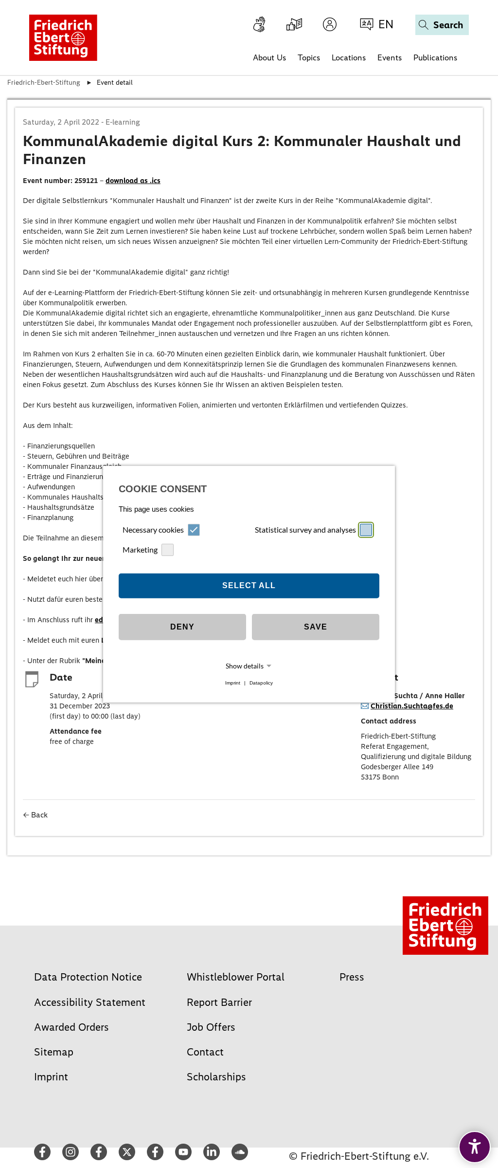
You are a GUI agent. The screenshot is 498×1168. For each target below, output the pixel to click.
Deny (182, 627)
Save (315, 627)
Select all (249, 585)
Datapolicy (261, 683)
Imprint (232, 683)
